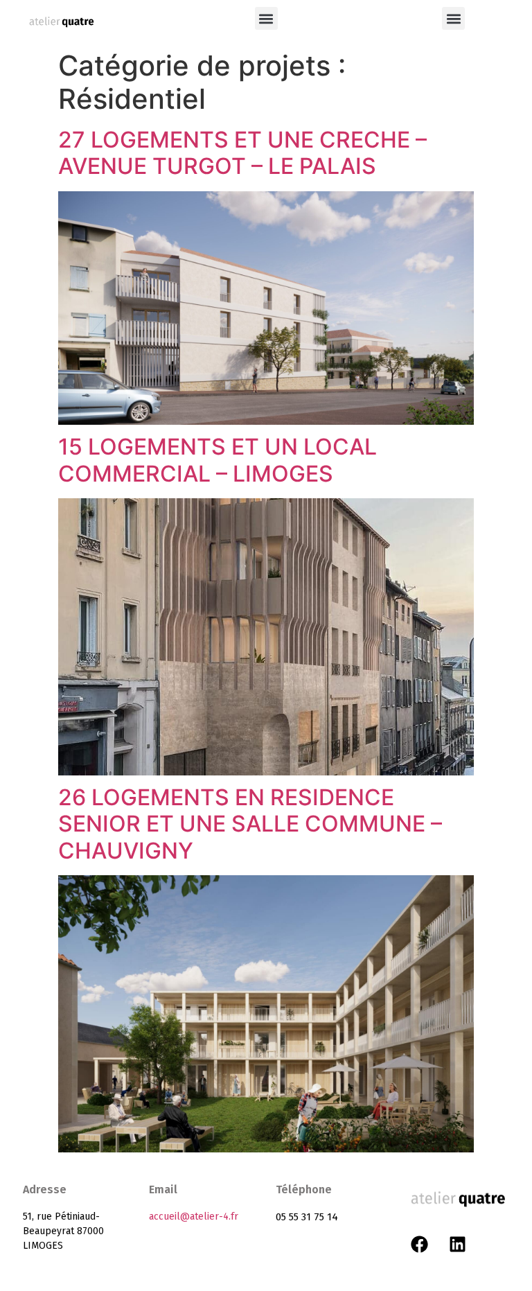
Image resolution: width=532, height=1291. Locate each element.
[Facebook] (419, 1244)
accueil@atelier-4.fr (193, 1216)
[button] (266, 18)
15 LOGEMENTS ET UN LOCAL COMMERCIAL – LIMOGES (217, 459)
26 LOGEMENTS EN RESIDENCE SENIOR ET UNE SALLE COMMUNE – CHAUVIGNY (250, 824)
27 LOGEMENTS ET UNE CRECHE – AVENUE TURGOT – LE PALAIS (242, 152)
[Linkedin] (457, 1244)
